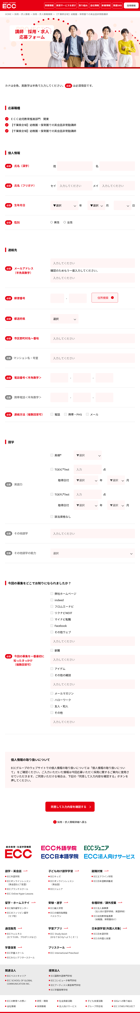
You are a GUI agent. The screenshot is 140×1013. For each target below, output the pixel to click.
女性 (70, 222)
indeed (59, 600)
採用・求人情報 (22, 14)
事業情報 (49, 5)
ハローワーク (63, 700)
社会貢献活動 (65, 1000)
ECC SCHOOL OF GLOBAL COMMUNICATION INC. (19, 982)
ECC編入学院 (56, 908)
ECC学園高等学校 (59, 989)
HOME (8, 14)
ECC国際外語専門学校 (61, 975)
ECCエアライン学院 (103, 876)
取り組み (83, 5)
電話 (57, 414)
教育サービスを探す (66, 5)
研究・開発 (42, 1000)
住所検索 (102, 298)
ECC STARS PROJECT (124, 1006)
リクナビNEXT (63, 613)
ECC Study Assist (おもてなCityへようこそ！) (64, 935)
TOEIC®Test (62, 469)
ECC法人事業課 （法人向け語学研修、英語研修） (110, 909)
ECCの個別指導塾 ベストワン (58, 914)
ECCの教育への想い (16, 1000)
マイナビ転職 (63, 619)
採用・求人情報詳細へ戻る (72, 822)
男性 (56, 222)
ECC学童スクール (15, 952)
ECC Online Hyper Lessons (20, 893)
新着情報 (106, 5)
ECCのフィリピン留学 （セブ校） (17, 914)
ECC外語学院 (13, 876)
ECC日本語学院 (101, 933)
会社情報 (94, 5)
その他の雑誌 (63, 675)
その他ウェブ (63, 632)
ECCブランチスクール (17, 889)
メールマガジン (64, 693)
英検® (58, 455)
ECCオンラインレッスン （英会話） (62, 882)
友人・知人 (61, 706)
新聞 (57, 650)
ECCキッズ (55, 876)
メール (94, 414)
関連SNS (117, 5)
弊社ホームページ (65, 594)
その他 (59, 713)
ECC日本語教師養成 (103, 881)
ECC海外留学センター (17, 908)
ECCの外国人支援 (102, 938)
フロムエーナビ (64, 606)
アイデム (60, 669)
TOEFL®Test (62, 494)
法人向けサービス (68, 1006)
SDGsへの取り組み (123, 1000)
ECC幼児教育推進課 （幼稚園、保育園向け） (106, 917)
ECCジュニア (56, 889)
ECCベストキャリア (16, 975)
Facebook (61, 626)
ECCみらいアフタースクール (21, 957)
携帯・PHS (75, 414)
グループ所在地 (95, 1006)
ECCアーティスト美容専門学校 (66, 985)
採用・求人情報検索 (42, 14)
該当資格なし (63, 517)
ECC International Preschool (64, 952)
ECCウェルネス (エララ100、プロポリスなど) (21, 935)
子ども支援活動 (95, 1000)
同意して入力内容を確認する (68, 807)
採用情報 (131, 5)
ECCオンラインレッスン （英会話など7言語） (18, 882)
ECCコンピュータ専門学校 (63, 980)
